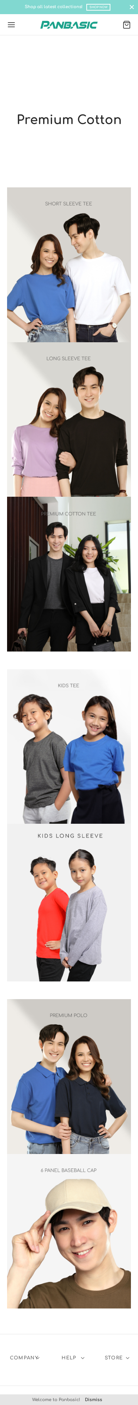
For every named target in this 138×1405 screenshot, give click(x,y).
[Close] (131, 7)
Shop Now (99, 7)
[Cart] (126, 25)
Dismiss (93, 1399)
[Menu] (11, 24)
